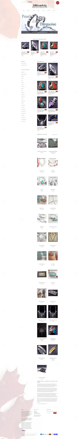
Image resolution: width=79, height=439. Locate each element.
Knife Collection (53, 226)
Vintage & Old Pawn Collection (53, 152)
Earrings (43, 10)
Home (23, 10)
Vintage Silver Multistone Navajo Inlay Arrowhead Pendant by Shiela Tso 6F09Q (52, 110)
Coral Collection (23, 111)
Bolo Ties (53, 282)
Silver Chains (23, 86)
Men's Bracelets (23, 117)
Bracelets (49, 10)
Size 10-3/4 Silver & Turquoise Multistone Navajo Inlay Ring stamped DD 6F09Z (25, 53)
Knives (22, 90)
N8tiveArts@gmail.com (38, 415)
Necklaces (28, 10)
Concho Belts (23, 96)
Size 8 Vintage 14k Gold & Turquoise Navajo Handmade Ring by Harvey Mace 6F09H (43, 53)
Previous (23, 23)
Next (56, 23)
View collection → (55, 61)
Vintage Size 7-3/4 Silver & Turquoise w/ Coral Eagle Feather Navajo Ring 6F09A (40, 110)
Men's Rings (22, 115)
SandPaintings (42, 282)
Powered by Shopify (33, 435)
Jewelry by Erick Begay (52, 359)
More (54, 10)
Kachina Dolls (42, 301)
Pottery (53, 264)
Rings (38, 10)
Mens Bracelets (42, 358)
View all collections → (55, 134)
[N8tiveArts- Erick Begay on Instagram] (30, 1)
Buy (45, 72)
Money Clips (53, 301)
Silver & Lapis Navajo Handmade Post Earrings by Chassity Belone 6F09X (51, 123)
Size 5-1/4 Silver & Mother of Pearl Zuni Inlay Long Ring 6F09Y (34, 52)
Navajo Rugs (22, 94)
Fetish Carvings (23, 121)
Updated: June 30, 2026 (41, 151)
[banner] (39, 6)
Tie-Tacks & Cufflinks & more (41, 339)
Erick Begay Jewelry (23, 119)
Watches (22, 88)
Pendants (22, 82)
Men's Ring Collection (52, 339)
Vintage (34, 10)
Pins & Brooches (23, 109)
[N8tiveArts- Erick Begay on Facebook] (28, 1)
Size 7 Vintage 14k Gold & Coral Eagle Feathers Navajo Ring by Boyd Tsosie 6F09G (53, 53)
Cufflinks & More (23, 113)
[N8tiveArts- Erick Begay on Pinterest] (31, 1)
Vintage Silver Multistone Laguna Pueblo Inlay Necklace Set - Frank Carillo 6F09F (41, 128)
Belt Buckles (23, 92)
